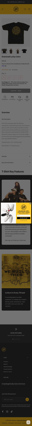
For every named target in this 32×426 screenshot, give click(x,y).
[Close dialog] (30, 203)
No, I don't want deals (23, 220)
